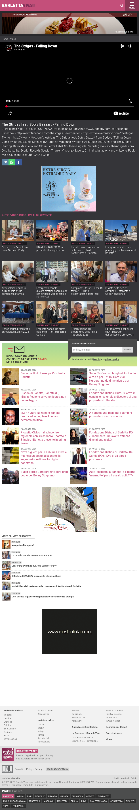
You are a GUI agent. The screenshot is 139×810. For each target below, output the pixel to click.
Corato (90, 796)
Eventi (7, 735)
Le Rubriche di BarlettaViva (86, 733)
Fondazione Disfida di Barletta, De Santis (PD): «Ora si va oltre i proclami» (110, 455)
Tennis (41, 734)
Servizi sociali (10, 739)
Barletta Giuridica (114, 710)
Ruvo (84, 801)
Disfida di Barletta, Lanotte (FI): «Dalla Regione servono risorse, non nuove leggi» (43, 396)
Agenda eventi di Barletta (85, 727)
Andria (20, 796)
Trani (6, 806)
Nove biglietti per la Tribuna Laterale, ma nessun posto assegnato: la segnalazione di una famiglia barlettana (44, 457)
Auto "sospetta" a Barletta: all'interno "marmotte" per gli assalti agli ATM (112, 473)
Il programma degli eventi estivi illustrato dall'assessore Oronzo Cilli (119, 331)
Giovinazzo (103, 796)
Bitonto (52, 796)
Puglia (74, 801)
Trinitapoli (18, 806)
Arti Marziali (43, 738)
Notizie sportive (46, 720)
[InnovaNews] (7, 772)
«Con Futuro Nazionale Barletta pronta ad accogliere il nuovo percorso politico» (40, 416)
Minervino (34, 801)
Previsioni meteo (114, 733)
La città (7, 718)
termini (96, 359)
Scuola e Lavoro (45, 710)
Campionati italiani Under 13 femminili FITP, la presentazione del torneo (87, 291)
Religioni (8, 715)
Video (13, 39)
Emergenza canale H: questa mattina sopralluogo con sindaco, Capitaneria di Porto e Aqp (52, 292)
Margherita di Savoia (14, 801)
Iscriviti (127, 349)
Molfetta (62, 801)
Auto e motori (112, 717)
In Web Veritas (113, 721)
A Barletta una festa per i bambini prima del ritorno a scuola (110, 414)
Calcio (41, 724)
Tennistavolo (44, 741)
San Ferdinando (98, 801)
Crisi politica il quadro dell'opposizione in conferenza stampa (14, 291)
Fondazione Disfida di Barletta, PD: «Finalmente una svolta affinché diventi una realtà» (111, 436)
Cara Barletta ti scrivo (82, 737)
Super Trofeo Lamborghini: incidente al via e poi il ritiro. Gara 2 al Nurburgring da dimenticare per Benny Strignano (112, 379)
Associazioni (44, 714)
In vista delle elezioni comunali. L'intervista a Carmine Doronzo (117, 291)
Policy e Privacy (34, 769)
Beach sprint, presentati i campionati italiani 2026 (16, 330)
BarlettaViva (20, 5)
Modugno (49, 801)
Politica (7, 725)
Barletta (8, 796)
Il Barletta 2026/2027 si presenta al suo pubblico (50, 249)
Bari (29, 796)
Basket (41, 728)
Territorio (8, 732)
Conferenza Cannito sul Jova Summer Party (15, 249)
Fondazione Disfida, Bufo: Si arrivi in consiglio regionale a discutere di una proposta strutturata (113, 396)
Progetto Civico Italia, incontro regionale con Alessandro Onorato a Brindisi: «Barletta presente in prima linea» (43, 438)
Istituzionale (10, 728)
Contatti (19, 769)
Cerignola (77, 796)
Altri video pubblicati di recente (27, 215)
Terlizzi (130, 801)
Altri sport (76, 721)
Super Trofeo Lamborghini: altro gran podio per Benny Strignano (44, 473)
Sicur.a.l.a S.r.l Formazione (85, 741)
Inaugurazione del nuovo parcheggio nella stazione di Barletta (120, 250)
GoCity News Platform (57, 769)
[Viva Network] (12, 791)
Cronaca (8, 721)
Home (5, 39)
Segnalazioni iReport (116, 727)
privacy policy (112, 359)
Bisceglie (40, 796)
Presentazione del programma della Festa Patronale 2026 (84, 331)
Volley (41, 731)
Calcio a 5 (77, 714)
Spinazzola (116, 801)
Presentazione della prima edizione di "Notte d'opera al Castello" (51, 331)
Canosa (64, 796)
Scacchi (75, 710)
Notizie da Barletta (13, 710)
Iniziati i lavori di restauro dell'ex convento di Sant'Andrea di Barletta (85, 250)
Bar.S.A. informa (114, 714)
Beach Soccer (78, 717)
